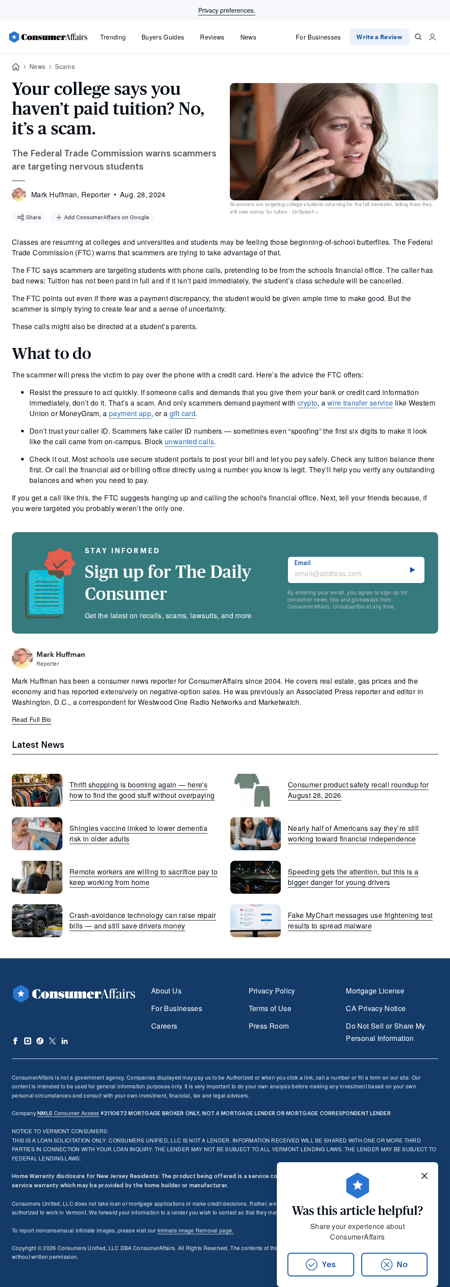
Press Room (269, 1026)
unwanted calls (189, 441)
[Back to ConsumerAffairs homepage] (16, 67)
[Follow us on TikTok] (40, 1040)
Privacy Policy (272, 991)
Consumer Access (68, 1113)
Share (33, 217)
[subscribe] (412, 570)
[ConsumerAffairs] (47, 37)
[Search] (418, 36)
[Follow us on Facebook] (15, 1040)
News (248, 37)
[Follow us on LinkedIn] (64, 1040)
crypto (307, 403)
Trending (113, 37)
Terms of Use (270, 1008)
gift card (183, 413)
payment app (130, 413)
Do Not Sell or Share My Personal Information (385, 1032)
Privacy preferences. (226, 10)
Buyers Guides (163, 37)
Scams (65, 66)
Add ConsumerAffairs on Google (106, 217)
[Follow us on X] (52, 1040)
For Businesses (318, 37)
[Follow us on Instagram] (27, 1040)
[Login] (432, 36)
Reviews (212, 37)
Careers (164, 1026)
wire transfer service (360, 403)
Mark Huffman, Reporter (70, 194)
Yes (329, 1265)
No (402, 1265)
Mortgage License (375, 991)
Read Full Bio (31, 719)
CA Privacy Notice (376, 1008)
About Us (166, 991)
